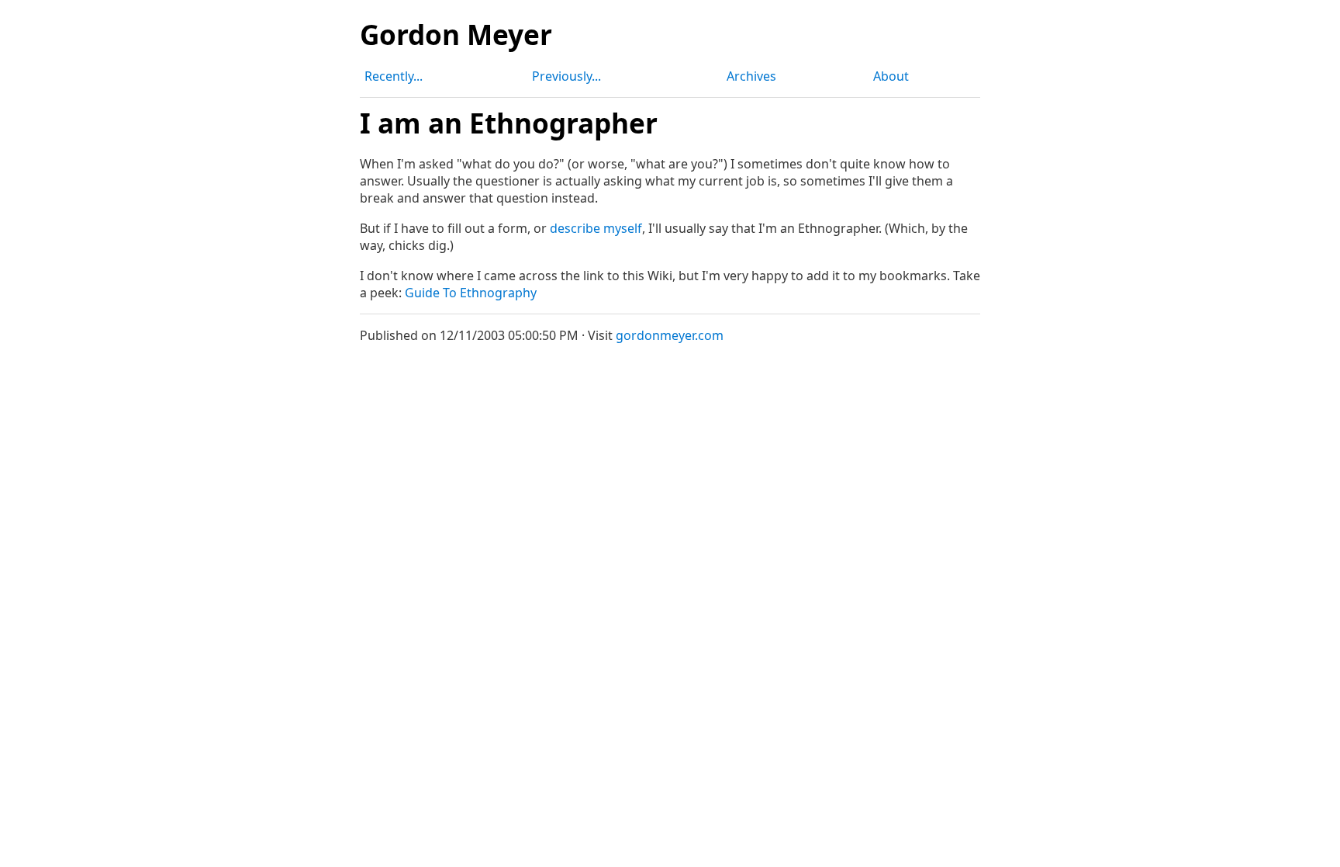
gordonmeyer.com (670, 335)
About (891, 76)
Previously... (566, 76)
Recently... (393, 76)
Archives (751, 76)
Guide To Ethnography (471, 292)
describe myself (596, 228)
